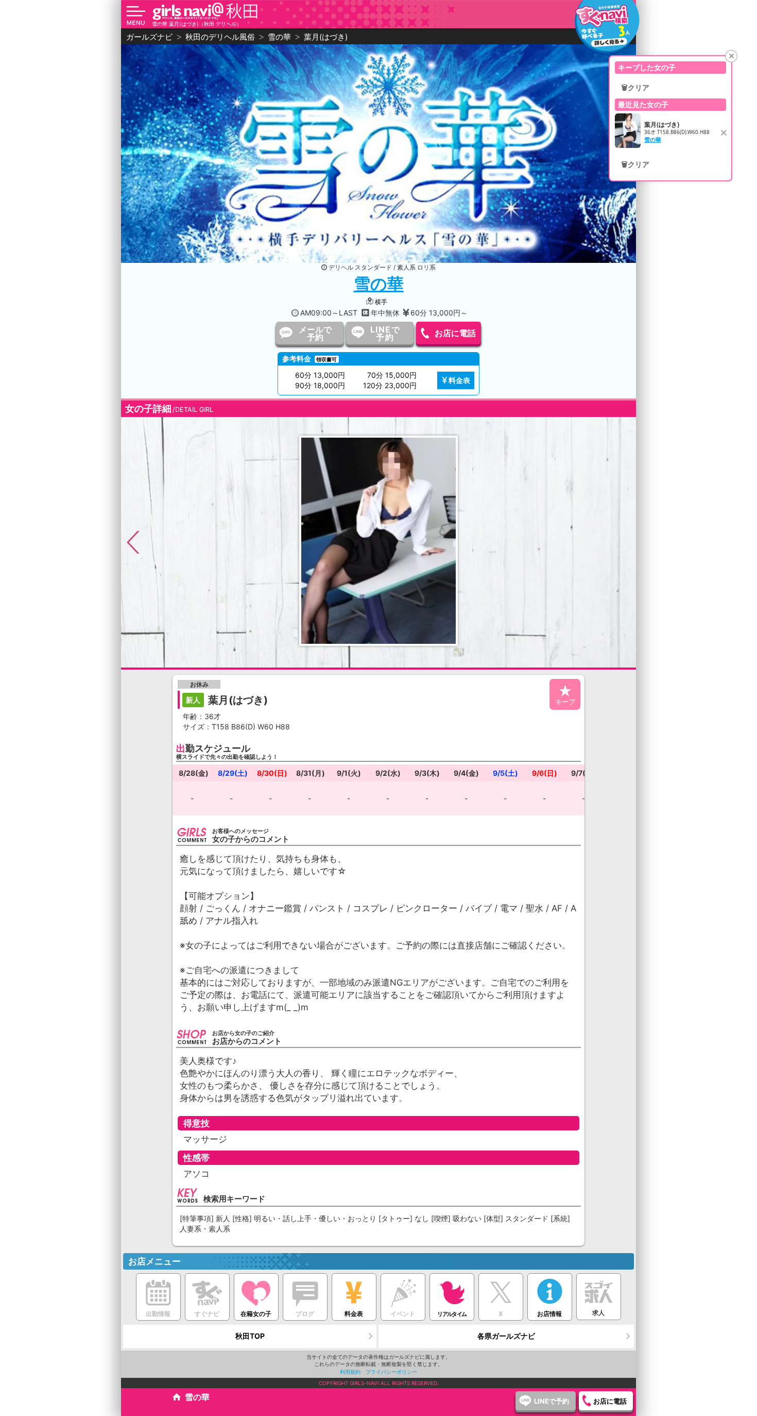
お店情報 (549, 1314)
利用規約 (350, 1372)
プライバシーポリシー (391, 1372)
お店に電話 (455, 333)
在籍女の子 (255, 1314)
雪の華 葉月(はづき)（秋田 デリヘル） (197, 24)
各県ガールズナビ (506, 1335)
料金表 (459, 380)
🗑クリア (635, 88)
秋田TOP (250, 1335)
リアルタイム (451, 1314)
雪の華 (379, 284)
